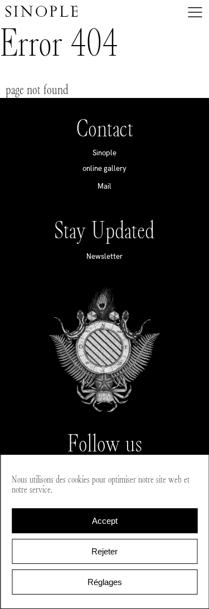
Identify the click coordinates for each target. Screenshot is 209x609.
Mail (104, 186)
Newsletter (104, 256)
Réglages (105, 582)
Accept (105, 520)
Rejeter (104, 551)
